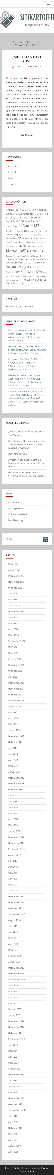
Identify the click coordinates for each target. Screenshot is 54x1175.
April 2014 (13, 1056)
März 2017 (13, 884)
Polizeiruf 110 (14, 259)
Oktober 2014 (15, 1032)
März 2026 (13, 563)
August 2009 (14, 1145)
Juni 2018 (13, 807)
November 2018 (16, 783)
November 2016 (16, 902)
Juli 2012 (12, 1116)
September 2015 (16, 979)
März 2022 (13, 653)
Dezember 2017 (16, 837)
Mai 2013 (12, 1092)
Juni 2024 (13, 617)
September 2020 (16, 700)
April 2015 (13, 997)
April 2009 (13, 1151)
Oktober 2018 (15, 789)
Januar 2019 (14, 771)
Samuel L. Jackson (15, 263)
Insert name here (17, 241)
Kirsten (37, 66)
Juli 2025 (12, 593)
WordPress (42, 1168)
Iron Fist (33, 242)
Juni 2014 (13, 1044)
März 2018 (13, 825)
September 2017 (16, 848)
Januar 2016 (14, 961)
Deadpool (31, 231)
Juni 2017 (13, 866)
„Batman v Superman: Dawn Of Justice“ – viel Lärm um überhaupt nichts (25, 402)
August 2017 (14, 854)
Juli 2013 (12, 1080)
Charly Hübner (14, 226)
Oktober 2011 (15, 1127)
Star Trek (19, 267)
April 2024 (13, 629)
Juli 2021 (12, 676)
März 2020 (13, 724)
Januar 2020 (14, 730)
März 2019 (13, 765)
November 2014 (16, 1027)
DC (21, 230)
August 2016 (14, 920)
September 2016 (16, 914)
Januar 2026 (14, 569)
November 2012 (16, 1098)
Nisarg (31, 1171)
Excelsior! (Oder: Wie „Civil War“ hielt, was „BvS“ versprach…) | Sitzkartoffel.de (24, 362)
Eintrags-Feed (15, 508)
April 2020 (13, 718)
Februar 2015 (14, 1009)
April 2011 (13, 1139)
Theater (12, 183)
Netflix (36, 251)
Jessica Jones (14, 246)
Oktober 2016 (15, 908)
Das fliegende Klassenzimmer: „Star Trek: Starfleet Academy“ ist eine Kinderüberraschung (26, 444)
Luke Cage (37, 246)
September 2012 (16, 1110)
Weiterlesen (28, 134)
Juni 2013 (13, 1086)
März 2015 (13, 1003)
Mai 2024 (12, 623)
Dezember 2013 (16, 1074)
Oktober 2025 (15, 587)
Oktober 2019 (15, 741)
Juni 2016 (13, 931)
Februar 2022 (14, 658)
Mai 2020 (12, 712)
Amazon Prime (28, 210)
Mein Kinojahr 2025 (18, 453)
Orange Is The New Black (16, 256)
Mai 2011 (12, 1133)
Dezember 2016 (16, 896)
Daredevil (11, 231)
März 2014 (13, 1062)
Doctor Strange (14, 234)
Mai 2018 (12, 813)
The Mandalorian (15, 280)
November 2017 (16, 842)
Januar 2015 (14, 1015)
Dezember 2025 (16, 575)
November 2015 (16, 973)
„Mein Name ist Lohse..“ (27, 59)
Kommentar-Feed (17, 514)
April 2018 (13, 819)
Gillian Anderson (30, 238)
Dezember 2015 (16, 967)
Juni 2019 (13, 753)
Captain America (32, 221)
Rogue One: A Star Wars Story (34, 259)
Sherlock (28, 263)
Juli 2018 (12, 801)
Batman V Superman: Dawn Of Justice (19, 218)
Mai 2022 (12, 647)
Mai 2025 (12, 599)
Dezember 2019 (16, 736)
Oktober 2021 (15, 670)
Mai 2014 (12, 1050)
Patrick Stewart (35, 256)
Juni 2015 (13, 985)
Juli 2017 (12, 860)
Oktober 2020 (15, 694)
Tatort (31, 276)
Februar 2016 (14, 955)
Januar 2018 (14, 831)
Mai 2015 (12, 991)
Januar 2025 (14, 605)
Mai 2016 (12, 937)
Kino (10, 177)
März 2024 (13, 635)
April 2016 (13, 943)
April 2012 (13, 1121)
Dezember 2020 (16, 682)
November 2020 (16, 688)
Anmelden (13, 502)
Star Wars (31, 271)
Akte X (12, 209)
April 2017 (13, 878)
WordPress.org (15, 520)
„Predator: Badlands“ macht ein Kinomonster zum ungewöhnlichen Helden (26, 463)
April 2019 (13, 759)
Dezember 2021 (16, 664)
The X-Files (14, 283)
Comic (31, 225)
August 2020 (14, 706)
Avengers (26, 213)
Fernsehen (13, 171)
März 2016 (13, 949)
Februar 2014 (14, 1068)
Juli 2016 (12, 926)
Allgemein (13, 166)
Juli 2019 (12, 747)
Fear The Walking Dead (32, 235)
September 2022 (16, 641)
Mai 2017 (12, 872)
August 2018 (14, 795)
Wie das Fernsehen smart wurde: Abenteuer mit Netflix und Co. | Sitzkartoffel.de (24, 379)
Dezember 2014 (16, 1021)
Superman (19, 276)
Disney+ (41, 231)
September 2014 (16, 1038)
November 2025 (16, 581)
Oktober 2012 (15, 1104)
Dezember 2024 (16, 611)
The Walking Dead (34, 279)
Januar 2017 (14, 890)
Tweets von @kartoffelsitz (19, 306)
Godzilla (42, 238)
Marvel (16, 251)
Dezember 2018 (16, 777)
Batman (41, 213)
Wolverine (28, 284)
